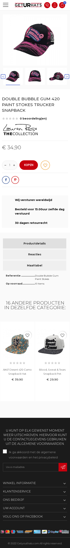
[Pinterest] (15, 180)
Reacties (34, 254)
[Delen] (6, 180)
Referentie (13, 275)
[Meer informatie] (21, 325)
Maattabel (34, 265)
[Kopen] (13, 325)
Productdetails (35, 243)
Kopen (28, 165)
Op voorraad (14, 283)
